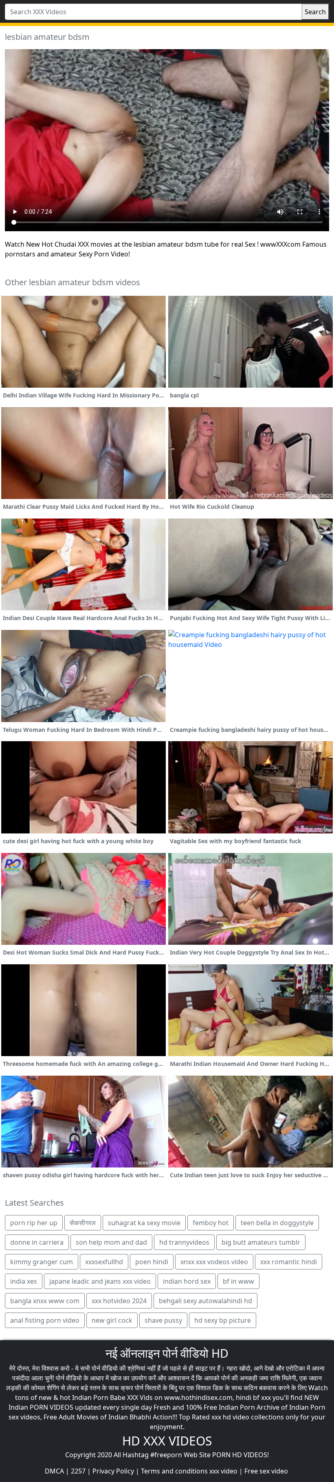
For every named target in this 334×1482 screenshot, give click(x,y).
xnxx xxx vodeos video (214, 1261)
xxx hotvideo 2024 (119, 1300)
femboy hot (211, 1222)
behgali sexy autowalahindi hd (205, 1300)
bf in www (238, 1281)
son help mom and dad (111, 1242)
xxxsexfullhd (104, 1261)
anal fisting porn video (44, 1320)
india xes (23, 1281)
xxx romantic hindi (288, 1261)
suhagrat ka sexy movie (144, 1222)
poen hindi (151, 1261)
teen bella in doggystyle (277, 1222)
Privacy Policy (113, 1471)
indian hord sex (187, 1281)
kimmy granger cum (41, 1261)
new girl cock (112, 1320)
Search (315, 11)
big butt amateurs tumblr (261, 1242)
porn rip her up (33, 1222)
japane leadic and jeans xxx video (100, 1281)
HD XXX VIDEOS (167, 1440)
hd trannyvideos (184, 1242)
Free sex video (266, 1471)
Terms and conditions (174, 1471)
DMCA (54, 1471)
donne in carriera (37, 1242)
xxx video (223, 1471)
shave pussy (163, 1320)
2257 (78, 1471)
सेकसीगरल (83, 1222)
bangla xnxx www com (44, 1300)
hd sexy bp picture (222, 1320)
